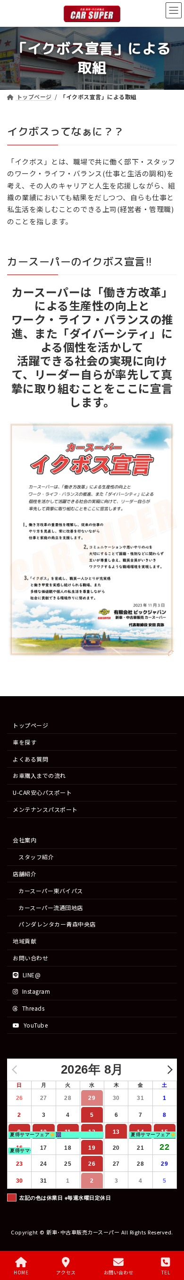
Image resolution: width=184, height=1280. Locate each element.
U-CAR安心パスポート (42, 792)
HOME (21, 1272)
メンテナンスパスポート (45, 809)
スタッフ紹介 (36, 857)
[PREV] (16, 1069)
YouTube (35, 1025)
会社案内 (24, 840)
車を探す (24, 742)
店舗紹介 (24, 874)
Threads (32, 1008)
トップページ (30, 725)
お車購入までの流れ (39, 775)
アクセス (66, 1272)
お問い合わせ (30, 958)
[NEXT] (168, 1069)
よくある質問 (30, 758)
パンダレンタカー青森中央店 (57, 924)
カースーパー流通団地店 (50, 907)
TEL (165, 1272)
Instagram (35, 991)
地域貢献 (24, 941)
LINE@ (31, 974)
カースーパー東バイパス (50, 890)
